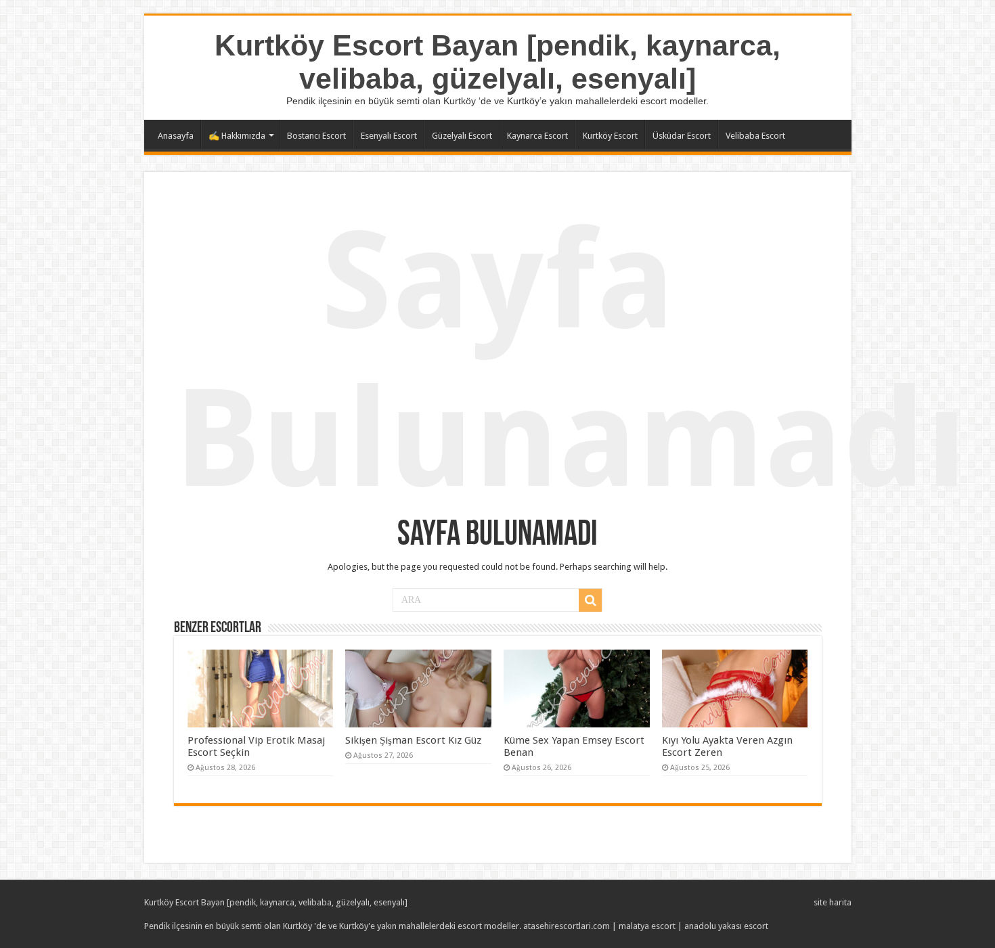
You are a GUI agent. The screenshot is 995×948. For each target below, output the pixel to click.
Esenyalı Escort (389, 136)
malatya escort (647, 926)
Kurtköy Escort (610, 136)
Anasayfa (176, 136)
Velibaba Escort (755, 136)
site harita (833, 902)
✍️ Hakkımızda (236, 136)
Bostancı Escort (316, 136)
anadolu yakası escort (726, 926)
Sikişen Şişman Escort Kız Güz (413, 740)
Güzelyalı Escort (462, 136)
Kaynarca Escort (537, 136)
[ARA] (590, 600)
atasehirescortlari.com (566, 926)
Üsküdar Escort (682, 136)
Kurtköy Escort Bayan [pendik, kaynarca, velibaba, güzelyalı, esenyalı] (497, 62)
